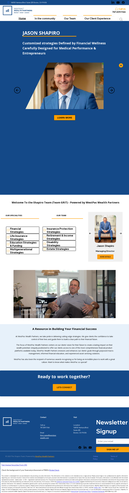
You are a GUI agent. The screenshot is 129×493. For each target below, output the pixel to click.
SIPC (99, 487)
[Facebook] (123, 2)
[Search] (121, 19)
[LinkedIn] (113, 2)
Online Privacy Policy (85, 491)
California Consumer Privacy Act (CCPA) (67, 481)
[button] (111, 315)
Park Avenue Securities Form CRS (14, 465)
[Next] (111, 90)
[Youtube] (118, 2)
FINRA (96, 487)
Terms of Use (74, 491)
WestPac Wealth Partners (44, 456)
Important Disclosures (98, 491)
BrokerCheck (54, 470)
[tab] (20, 215)
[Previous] (17, 90)
